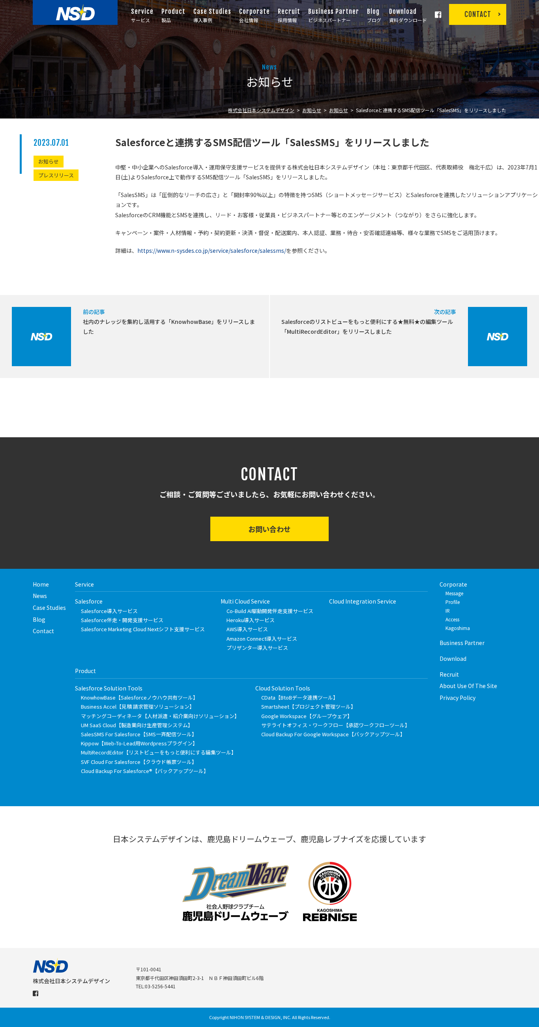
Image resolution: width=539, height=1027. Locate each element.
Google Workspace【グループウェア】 (306, 716)
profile (452, 601)
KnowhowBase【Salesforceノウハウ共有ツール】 (139, 697)
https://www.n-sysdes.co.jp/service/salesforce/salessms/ (211, 250)
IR (447, 610)
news (40, 596)
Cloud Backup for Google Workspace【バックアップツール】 (333, 734)
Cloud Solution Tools (282, 688)
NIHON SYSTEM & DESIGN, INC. (260, 1017)
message (454, 593)
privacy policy (457, 698)
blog (39, 619)
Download (453, 658)
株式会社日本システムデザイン (261, 110)
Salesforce (89, 601)
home (41, 584)
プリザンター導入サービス (257, 647)
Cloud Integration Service (362, 601)
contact (43, 631)
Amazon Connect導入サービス (261, 638)
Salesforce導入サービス (109, 611)
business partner (462, 643)
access (452, 619)
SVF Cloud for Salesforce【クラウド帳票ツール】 (139, 762)
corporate (453, 584)
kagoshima (457, 627)
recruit (449, 674)
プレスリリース (56, 175)
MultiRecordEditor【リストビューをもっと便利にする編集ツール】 (158, 752)
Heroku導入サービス (250, 620)
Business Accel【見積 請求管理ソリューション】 (138, 706)
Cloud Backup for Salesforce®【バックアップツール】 (145, 771)
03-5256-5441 (160, 986)
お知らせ (311, 110)
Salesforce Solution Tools (108, 688)
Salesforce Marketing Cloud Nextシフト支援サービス (143, 629)
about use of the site (468, 686)
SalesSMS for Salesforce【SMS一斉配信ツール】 (139, 734)
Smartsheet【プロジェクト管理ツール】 (308, 706)
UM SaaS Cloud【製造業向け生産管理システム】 (137, 725)
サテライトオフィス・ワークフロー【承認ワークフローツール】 (335, 725)
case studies (49, 607)
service (84, 584)
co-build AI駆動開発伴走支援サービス (269, 611)
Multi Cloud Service (245, 601)
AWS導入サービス (247, 629)
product (85, 671)
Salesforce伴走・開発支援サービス (122, 620)
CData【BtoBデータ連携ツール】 (299, 697)
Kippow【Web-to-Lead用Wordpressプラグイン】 (139, 743)
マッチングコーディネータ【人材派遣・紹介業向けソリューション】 (160, 716)
